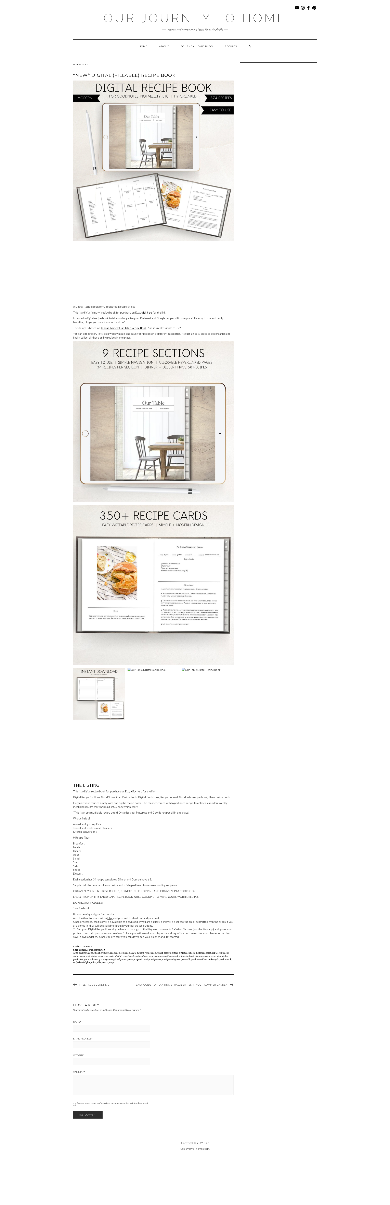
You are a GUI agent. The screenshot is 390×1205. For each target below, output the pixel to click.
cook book (115, 952)
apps (90, 952)
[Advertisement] (153, 274)
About (164, 46)
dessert (159, 952)
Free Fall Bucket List (95, 984)
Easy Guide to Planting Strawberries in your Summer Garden (182, 984)
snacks (105, 962)
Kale (206, 1143)
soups (112, 962)
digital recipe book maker (103, 956)
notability (186, 959)
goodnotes (78, 959)
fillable (225, 956)
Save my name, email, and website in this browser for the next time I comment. (112, 1103)
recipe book (225, 959)
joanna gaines (126, 959)
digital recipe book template (128, 956)
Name (77, 1021)
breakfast (105, 952)
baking (96, 952)
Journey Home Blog (197, 46)
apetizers (83, 952)
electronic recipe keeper (206, 956)
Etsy (110, 918)
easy (151, 956)
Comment (79, 1072)
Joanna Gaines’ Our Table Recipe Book (123, 328)
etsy (219, 956)
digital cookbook (203, 952)
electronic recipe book (183, 956)
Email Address (82, 1038)
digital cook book (187, 952)
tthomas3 (87, 946)
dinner (145, 956)
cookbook (125, 952)
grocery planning (107, 959)
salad (93, 962)
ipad (117, 959)
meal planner (155, 959)
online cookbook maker (203, 959)
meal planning (169, 959)
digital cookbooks (220, 952)
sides (99, 962)
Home (143, 46)
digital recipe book (81, 956)
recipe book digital (81, 962)
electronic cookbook (163, 956)
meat (179, 959)
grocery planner (91, 959)
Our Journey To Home (195, 18)
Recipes (231, 46)
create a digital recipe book (143, 952)
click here (146, 312)
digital (175, 952)
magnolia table (141, 959)
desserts (167, 952)
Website (78, 1055)
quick (217, 959)
